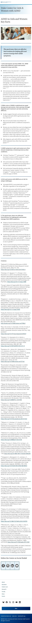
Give (16, 608)
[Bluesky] (3, 602)
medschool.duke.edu (6, 616)
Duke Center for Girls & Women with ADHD (12, 9)
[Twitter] (10, 602)
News (3, 594)
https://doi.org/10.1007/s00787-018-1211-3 (13, 346)
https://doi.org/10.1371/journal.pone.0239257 (13, 334)
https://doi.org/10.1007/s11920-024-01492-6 (13, 269)
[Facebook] (6, 602)
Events (3, 596)
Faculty (3, 591)
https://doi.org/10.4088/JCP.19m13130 (11, 439)
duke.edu (14, 616)
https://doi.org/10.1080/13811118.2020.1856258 (17, 453)
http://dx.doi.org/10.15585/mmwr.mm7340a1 (13, 323)
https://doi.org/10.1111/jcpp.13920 (10, 309)
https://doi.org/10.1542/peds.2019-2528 (18, 542)
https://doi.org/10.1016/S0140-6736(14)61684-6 (14, 466)
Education (4, 584)
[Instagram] (13, 602)
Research (4, 589)
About (3, 582)
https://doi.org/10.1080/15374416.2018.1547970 (14, 521)
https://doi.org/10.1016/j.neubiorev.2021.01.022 (14, 419)
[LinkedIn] (19, 602)
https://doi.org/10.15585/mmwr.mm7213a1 (13, 361)
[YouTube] (16, 602)
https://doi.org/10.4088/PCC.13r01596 (11, 400)
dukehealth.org (21, 616)
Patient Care (5, 587)
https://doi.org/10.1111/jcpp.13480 (16, 282)
